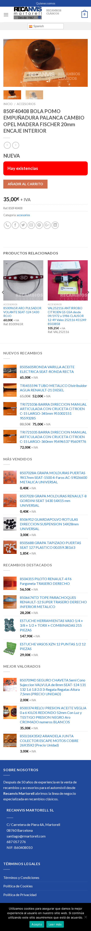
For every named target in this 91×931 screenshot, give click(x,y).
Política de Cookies (18, 886)
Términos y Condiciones (21, 877)
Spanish (38, 26)
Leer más (55, 924)
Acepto (37, 924)
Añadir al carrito (25, 184)
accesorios (26, 104)
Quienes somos (45, 3)
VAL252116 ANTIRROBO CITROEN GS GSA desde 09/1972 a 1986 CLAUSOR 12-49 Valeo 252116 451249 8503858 (67, 316)
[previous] (11, 63)
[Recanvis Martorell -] (45, 14)
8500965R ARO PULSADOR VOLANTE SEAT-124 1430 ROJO (22, 312)
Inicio (8, 104)
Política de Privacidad (19, 894)
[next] (80, 63)
